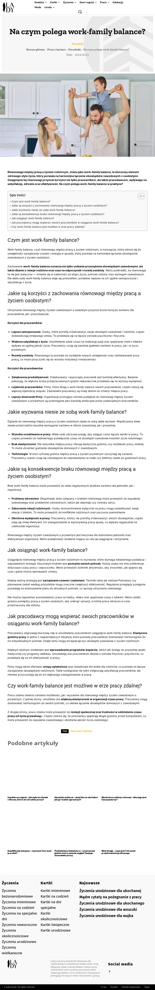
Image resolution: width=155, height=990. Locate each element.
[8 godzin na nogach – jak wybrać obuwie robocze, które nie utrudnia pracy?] (30, 772)
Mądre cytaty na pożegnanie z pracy (110, 897)
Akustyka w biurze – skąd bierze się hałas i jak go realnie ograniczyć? (76, 798)
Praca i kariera (56, 49)
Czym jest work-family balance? (31, 201)
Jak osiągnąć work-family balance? (33, 218)
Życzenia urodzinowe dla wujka (106, 915)
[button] (80, 12)
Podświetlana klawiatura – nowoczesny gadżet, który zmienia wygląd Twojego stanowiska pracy (74, 853)
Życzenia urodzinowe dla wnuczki (108, 909)
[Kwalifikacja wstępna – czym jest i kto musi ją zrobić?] (30, 826)
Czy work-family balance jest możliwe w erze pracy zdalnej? (48, 226)
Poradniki (77, 44)
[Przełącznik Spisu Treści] (139, 196)
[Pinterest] (109, 971)
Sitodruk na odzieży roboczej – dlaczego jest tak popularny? (124, 798)
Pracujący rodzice (81, 731)
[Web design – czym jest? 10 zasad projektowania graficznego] (124, 826)
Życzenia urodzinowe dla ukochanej (110, 890)
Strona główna (35, 49)
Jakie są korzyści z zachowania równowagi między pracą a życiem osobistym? (59, 205)
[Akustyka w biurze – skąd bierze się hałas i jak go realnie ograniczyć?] (77, 772)
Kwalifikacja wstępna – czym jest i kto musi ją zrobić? (29, 852)
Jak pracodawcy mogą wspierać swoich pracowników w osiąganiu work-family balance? (65, 222)
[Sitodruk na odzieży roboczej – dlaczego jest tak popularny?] (124, 772)
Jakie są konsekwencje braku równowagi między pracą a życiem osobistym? (58, 214)
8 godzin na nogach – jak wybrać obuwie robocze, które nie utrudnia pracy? (28, 798)
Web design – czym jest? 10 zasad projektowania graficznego (118, 852)
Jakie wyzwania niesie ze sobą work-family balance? (43, 209)
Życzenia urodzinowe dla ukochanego (111, 903)
